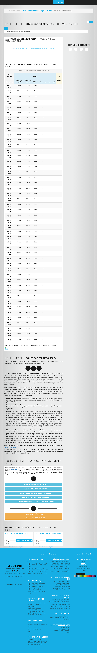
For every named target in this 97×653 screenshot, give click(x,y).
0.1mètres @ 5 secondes (35, 484)
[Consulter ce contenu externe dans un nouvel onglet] (8, 580)
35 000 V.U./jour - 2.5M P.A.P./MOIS (37, 641)
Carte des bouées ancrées (35, 518)
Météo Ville (17, 573)
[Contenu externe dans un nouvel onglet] (70, 49)
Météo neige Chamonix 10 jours (60, 572)
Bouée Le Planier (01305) (35, 615)
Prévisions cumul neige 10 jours (60, 563)
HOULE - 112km (17, 533)
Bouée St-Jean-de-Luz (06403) (36, 613)
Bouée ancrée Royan (16, 547)
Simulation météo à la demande (60, 618)
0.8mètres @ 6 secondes (35, 489)
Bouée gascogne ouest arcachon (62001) (35, 609)
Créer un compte (64, 629)
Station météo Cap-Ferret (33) (61, 603)
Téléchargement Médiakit (35, 644)
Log (60, 2)
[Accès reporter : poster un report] (55, 2)
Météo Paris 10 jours (34, 585)
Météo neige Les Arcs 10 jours (60, 566)
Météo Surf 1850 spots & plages (37, 563)
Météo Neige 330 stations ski (61, 561)
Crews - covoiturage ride (62, 631)
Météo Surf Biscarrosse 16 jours (38, 570)
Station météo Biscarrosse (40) (60, 604)
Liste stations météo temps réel (60, 599)
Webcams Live (18, 576)
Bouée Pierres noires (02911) (36, 611)
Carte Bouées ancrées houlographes (34, 605)
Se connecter (65, 627)
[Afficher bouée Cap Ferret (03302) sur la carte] (6, 28)
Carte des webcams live (62, 583)
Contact (83, 561)
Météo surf (9, 572)
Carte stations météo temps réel (59, 601)
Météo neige (8, 573)
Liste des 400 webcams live (62, 581)
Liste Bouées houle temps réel (37, 603)
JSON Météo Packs (64, 616)
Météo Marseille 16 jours (35, 586)
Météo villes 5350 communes (36, 583)
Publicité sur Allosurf (34, 639)
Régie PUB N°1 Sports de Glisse (37, 643)
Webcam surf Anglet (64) (62, 586)
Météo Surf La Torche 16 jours (37, 571)
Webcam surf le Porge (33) (62, 585)
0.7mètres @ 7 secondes (35, 493)
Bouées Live (14, 575)
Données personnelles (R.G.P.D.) (83, 569)
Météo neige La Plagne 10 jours (60, 565)
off (91, 22)
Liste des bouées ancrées (35, 514)
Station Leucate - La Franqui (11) (60, 608)
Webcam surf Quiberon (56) (61, 588)
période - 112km (48, 533)
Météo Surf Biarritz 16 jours (36, 568)
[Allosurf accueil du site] (7, 11)
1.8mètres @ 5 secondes (35, 502)
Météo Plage (18, 572)
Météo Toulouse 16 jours (35, 590)
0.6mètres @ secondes (35, 497)
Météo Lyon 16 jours (34, 588)
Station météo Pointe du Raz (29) (60, 606)
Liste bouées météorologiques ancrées (37, 11)
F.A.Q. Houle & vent (33, 628)
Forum (67, 632)
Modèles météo (65, 619)
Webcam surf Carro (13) (62, 590)
